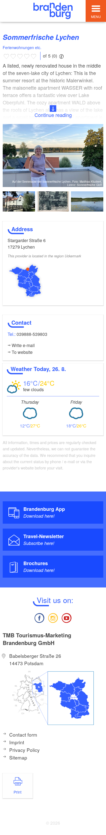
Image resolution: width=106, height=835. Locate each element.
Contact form (23, 734)
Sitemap (18, 757)
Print (17, 792)
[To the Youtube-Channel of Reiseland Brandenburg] (66, 617)
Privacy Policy (24, 749)
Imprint (16, 742)
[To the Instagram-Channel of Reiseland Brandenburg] (53, 617)
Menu (96, 16)
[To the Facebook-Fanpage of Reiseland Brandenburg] (39, 617)
